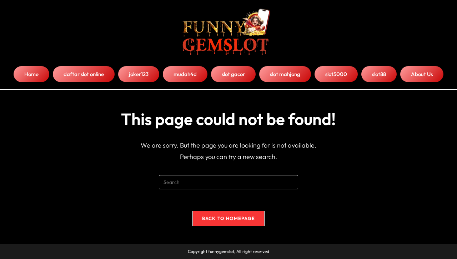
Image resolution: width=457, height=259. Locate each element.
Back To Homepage (228, 218)
